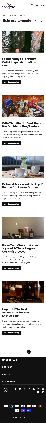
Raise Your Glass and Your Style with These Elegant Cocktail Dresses (20, 248)
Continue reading (11, 82)
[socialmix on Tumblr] (38, 388)
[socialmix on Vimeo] (43, 391)
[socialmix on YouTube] (38, 391)
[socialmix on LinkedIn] (43, 388)
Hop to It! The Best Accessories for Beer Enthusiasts (16, 312)
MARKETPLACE (10, 360)
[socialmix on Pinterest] (24, 388)
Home (3, 15)
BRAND (6, 374)
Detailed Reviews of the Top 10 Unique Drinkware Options (22, 185)
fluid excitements (11, 15)
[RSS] (42, 20)
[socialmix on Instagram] (29, 388)
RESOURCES (9, 381)
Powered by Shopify (7, 396)
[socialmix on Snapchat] (33, 388)
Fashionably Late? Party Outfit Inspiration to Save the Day (22, 62)
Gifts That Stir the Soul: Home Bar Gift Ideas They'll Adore (22, 124)
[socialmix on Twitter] (20, 388)
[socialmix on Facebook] (15, 388)
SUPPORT (7, 367)
